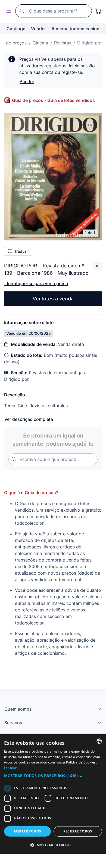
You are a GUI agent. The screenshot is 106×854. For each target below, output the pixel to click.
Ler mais (11, 767)
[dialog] (53, 794)
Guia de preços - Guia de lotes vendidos (53, 100)
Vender (38, 28)
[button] (53, 775)
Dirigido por (89, 43)
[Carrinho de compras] (98, 10)
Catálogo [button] (16, 28)
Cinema (40, 43)
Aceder (27, 81)
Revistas (62, 43)
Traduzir (21, 251)
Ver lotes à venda (53, 298)
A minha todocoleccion (75, 28)
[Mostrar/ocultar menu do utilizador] (7, 11)
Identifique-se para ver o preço (36, 283)
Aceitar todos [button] (27, 831)
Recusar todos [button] (77, 831)
